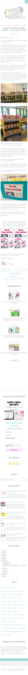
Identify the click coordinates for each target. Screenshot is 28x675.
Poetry (23, 618)
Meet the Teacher (6, 615)
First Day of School (6, 604)
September (6, 563)
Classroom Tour (5, 598)
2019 (3, 574)
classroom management (15, 594)
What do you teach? (10, 438)
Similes (24, 625)
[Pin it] (26, 269)
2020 (3, 560)
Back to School (7, 25)
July (4, 568)
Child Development (6, 591)
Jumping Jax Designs (20, 670)
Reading (3, 621)
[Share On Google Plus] (24, 269)
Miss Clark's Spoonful (9, 668)
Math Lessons (15, 611)
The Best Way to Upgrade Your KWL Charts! (15, 502)
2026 (3, 550)
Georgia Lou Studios (5, 670)
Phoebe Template (18, 668)
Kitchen (3, 608)
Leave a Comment (5, 269)
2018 (3, 576)
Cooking (14, 598)
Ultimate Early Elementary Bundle (13, 631)
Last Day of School (12, 608)
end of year (16, 601)
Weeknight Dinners (6, 635)
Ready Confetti (11, 621)
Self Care (18, 625)
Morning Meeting (6, 618)
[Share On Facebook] (22, 269)
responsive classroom (7, 625)
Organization (15, 618)
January (5, 573)
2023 (3, 555)
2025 (3, 552)
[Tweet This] (20, 269)
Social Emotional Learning (8, 628)
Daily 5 (20, 598)
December (5, 562)
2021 (3, 558)
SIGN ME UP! (14, 450)
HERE (14, 224)
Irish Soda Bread (18, 604)
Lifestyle (21, 608)
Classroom (16, 25)
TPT (2, 631)
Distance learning (6, 601)
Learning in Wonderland (6, 145)
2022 (3, 557)
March (5, 571)
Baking (13, 588)
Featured (23, 25)
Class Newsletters (18, 591)
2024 (3, 554)
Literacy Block (5, 611)
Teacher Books (22, 628)
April (4, 569)
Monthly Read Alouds (18, 615)
